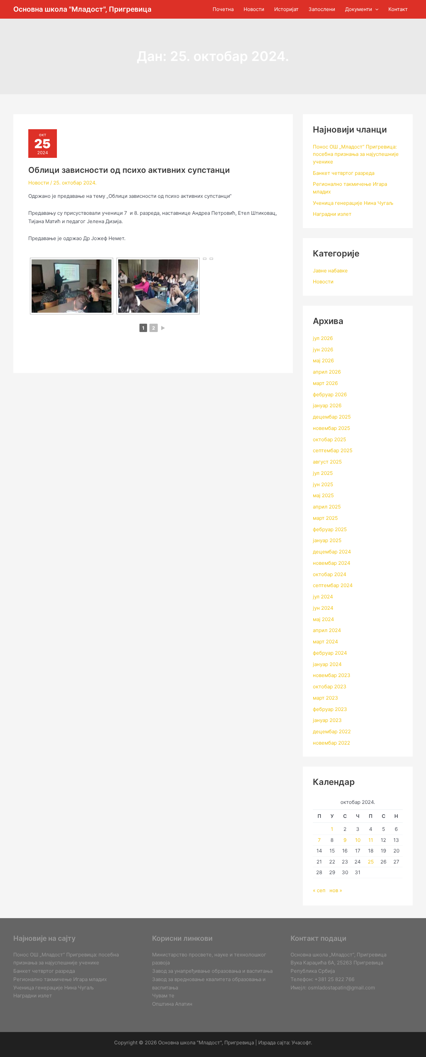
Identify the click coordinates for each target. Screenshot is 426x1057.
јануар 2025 (327, 540)
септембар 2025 (332, 450)
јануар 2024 (327, 664)
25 (371, 862)
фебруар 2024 (330, 653)
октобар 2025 (329, 439)
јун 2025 (323, 484)
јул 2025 (323, 473)
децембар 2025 (332, 417)
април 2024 (327, 630)
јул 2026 (323, 338)
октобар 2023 (329, 686)
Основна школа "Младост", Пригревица (82, 9)
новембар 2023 (331, 675)
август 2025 (327, 462)
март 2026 (325, 383)
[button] (375, 9)
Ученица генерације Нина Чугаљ (353, 203)
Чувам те (163, 995)
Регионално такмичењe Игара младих (60, 979)
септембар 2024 (333, 585)
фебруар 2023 (330, 709)
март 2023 (325, 698)
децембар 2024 (332, 551)
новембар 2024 (331, 563)
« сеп (319, 890)
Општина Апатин (172, 1004)
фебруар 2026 (330, 394)
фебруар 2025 (330, 529)
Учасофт (301, 1042)
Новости (38, 182)
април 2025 (327, 507)
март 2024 (325, 641)
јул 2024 (323, 596)
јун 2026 (323, 349)
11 (370, 840)
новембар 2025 (331, 428)
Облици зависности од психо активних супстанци (129, 170)
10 (357, 840)
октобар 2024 (329, 574)
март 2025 (325, 518)
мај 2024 (323, 619)
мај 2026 (323, 360)
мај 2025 (323, 495)
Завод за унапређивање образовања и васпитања (212, 971)
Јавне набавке (330, 270)
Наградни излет (332, 214)
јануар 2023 (327, 720)
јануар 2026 (327, 405)
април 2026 (327, 372)
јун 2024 (323, 608)
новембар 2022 (331, 743)
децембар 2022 (332, 731)
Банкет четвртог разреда (343, 173)
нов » (335, 890)
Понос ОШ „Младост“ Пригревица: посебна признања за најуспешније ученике (356, 154)
